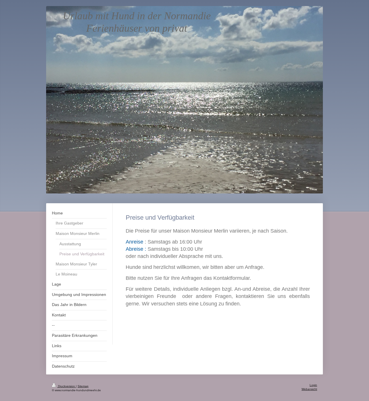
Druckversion (66, 386)
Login (313, 385)
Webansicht (309, 389)
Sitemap (83, 386)
